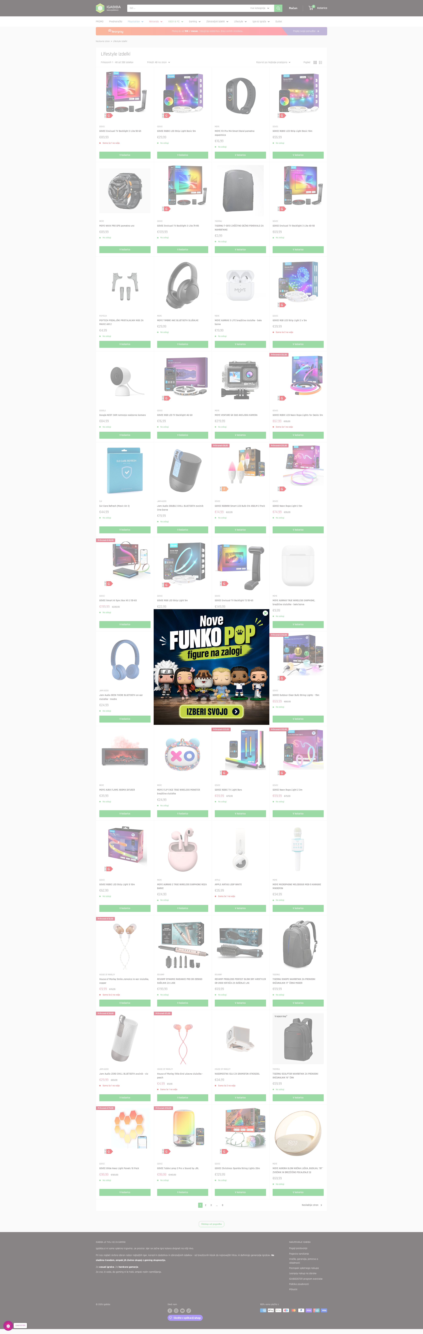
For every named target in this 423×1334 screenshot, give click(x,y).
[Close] (265, 613)
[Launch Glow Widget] (8, 1326)
